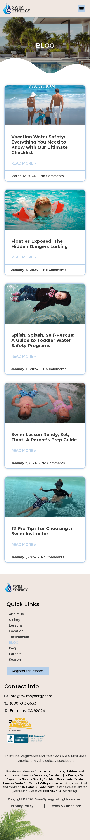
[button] (81, 8)
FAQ (12, 648)
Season (15, 660)
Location (16, 631)
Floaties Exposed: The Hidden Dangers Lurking (39, 244)
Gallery (14, 620)
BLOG (13, 642)
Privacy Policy (22, 806)
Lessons (15, 625)
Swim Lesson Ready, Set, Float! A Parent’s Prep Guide (44, 437)
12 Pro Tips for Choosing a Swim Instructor (41, 531)
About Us (16, 614)
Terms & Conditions (66, 806)
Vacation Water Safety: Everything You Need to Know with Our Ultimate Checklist (39, 144)
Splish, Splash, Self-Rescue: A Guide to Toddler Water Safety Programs (42, 340)
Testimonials (19, 637)
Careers (15, 654)
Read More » (23, 163)
